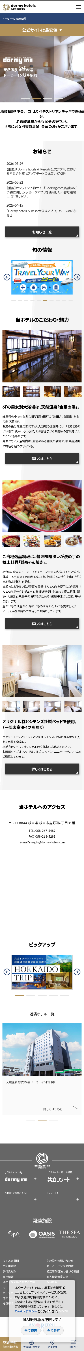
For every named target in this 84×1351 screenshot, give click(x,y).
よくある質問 (11, 1261)
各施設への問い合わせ (60, 1261)
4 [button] (58, 98)
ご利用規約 (9, 1266)
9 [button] (64, 300)
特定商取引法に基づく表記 (63, 1271)
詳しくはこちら (42, 458)
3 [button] (47, 98)
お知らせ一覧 (42, 232)
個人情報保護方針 (57, 1277)
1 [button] (25, 98)
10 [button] (71, 300)
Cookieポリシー (26, 1311)
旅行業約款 (9, 1271)
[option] (42, 68)
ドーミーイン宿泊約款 (60, 1266)
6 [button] (45, 300)
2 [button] (36, 98)
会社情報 (8, 1277)
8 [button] (58, 300)
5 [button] (39, 300)
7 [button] (52, 300)
